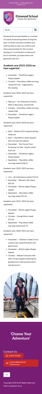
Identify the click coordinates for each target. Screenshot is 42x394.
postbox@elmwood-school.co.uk (25, 3)
